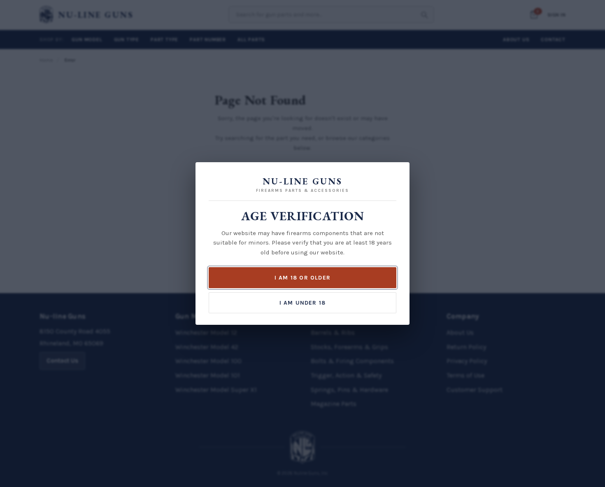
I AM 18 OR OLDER (302, 277)
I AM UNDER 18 (302, 302)
